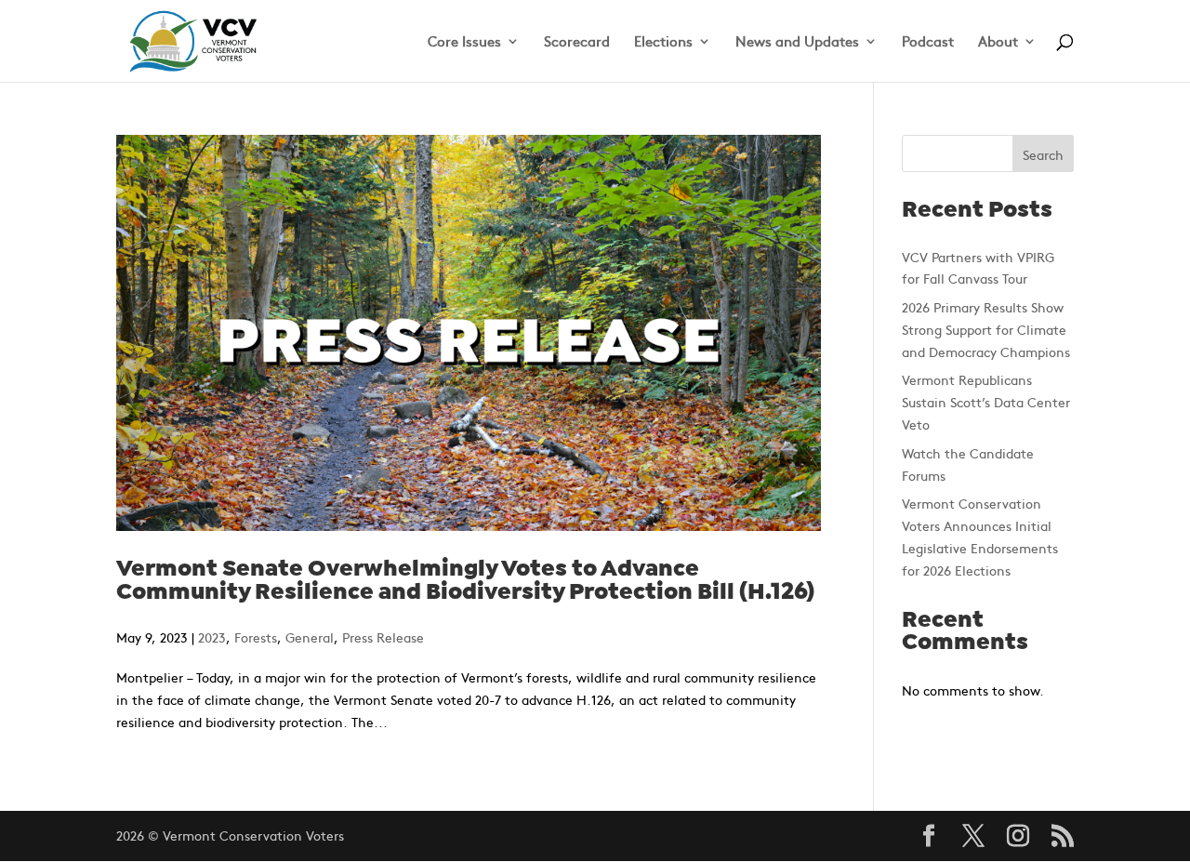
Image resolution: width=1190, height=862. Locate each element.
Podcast (928, 42)
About (998, 42)
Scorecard (577, 42)
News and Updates (797, 42)
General (309, 637)
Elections (663, 42)
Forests (255, 637)
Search (1043, 154)
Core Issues (464, 42)
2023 (212, 637)
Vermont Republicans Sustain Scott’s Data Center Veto (986, 401)
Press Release (383, 637)
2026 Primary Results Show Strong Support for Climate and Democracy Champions (986, 329)
